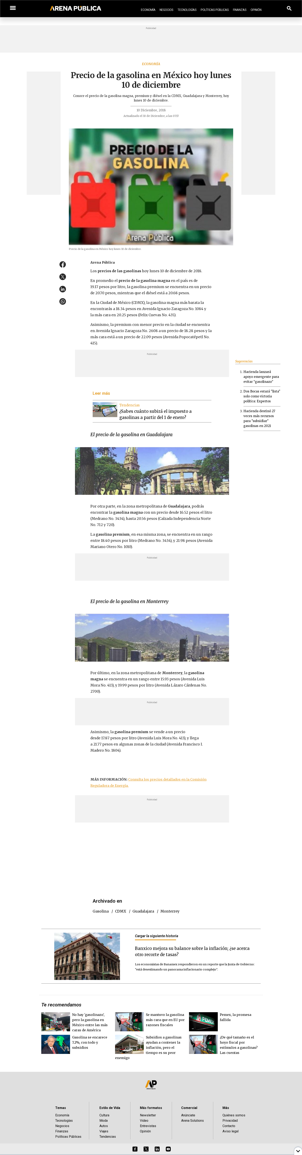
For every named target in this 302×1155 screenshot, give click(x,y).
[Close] (176, 546)
